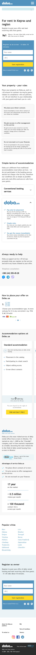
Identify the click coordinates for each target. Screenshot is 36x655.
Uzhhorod (5, 547)
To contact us (5, 632)
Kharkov (21, 532)
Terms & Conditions (25, 629)
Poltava (4, 540)
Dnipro (4, 534)
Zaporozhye (22, 542)
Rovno (20, 537)
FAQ (21, 624)
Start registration (18, 64)
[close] (31, 10)
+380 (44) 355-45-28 (10, 273)
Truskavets (5, 545)
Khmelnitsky (6, 550)
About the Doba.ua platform (7, 625)
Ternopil (21, 534)
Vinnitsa (5, 537)
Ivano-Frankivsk (23, 540)
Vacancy (22, 632)
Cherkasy (5, 542)
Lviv (19, 529)
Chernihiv (21, 547)
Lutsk (20, 545)
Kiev (3, 529)
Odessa (4, 532)
